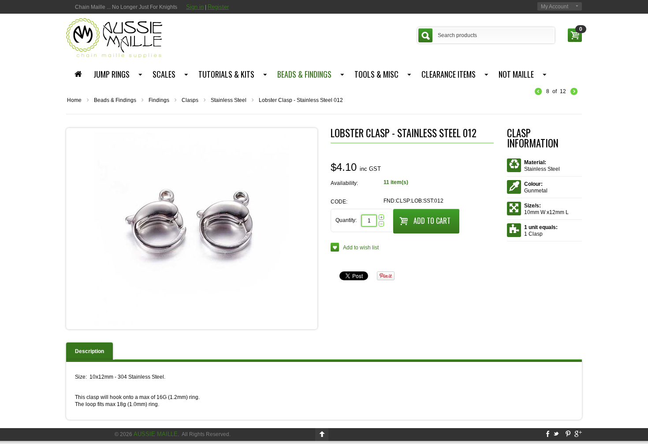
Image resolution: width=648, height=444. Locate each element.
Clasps (190, 100)
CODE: (339, 202)
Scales (164, 74)
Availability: (344, 183)
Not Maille (516, 74)
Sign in (195, 7)
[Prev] (538, 91)
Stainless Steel (228, 100)
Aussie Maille (156, 434)
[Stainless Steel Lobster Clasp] (191, 228)
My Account (554, 7)
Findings (159, 100)
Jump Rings (111, 74)
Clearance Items (448, 74)
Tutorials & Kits (226, 74)
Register (218, 7)
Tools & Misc (376, 74)
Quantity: (346, 220)
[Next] (574, 91)
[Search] (425, 35)
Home (74, 100)
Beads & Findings (304, 74)
